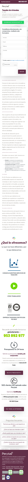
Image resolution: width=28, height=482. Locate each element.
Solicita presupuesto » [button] (14, 372)
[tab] (14, 425)
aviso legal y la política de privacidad (17, 60)
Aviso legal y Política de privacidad (12, 466)
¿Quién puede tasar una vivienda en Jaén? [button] (14, 433)
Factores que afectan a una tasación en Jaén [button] (14, 425)
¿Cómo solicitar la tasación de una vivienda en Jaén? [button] (14, 437)
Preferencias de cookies (18, 468)
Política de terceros (9, 468)
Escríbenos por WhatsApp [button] (12, 22)
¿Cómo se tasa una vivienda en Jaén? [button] (14, 429)
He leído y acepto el (13, 60)
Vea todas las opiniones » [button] (14, 409)
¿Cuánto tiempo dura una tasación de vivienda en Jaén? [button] (14, 443)
